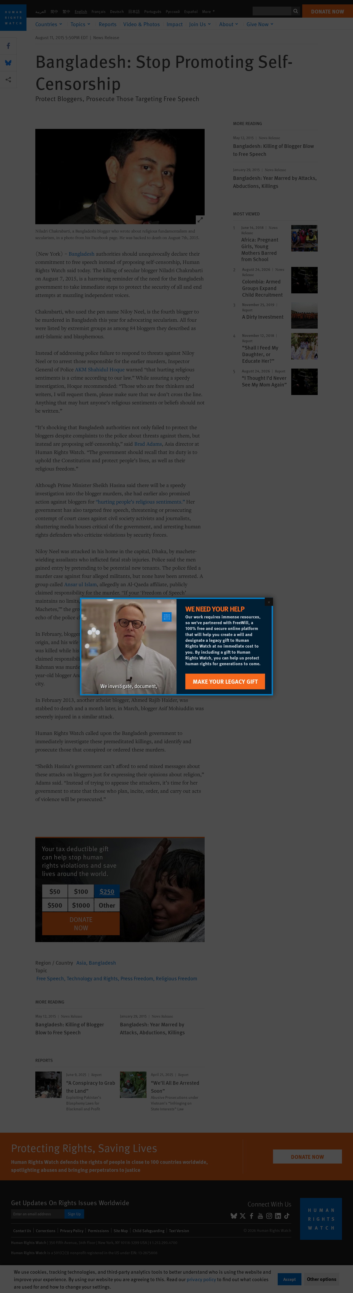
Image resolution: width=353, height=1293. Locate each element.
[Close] (269, 602)
